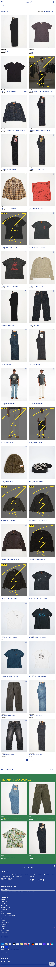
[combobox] (28, 6)
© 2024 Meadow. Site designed (10, 949)
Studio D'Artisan (6, 934)
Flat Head (4, 932)
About (3, 899)
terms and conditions (18, 891)
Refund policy (5, 905)
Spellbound (4, 938)
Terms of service (6, 913)
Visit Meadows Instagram (52, 769)
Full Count (4, 928)
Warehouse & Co (5, 930)
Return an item (5, 907)
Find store (4, 901)
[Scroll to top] (54, 866)
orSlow (3, 920)
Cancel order (5, 909)
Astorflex (4, 924)
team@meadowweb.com (7, 878)
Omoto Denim (5, 936)
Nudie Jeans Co (5, 922)
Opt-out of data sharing (8, 915)
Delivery (3, 903)
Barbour (3, 926)
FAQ (2, 911)
